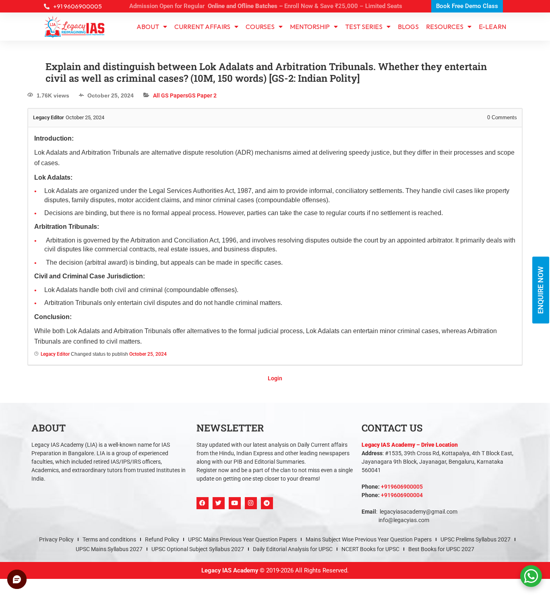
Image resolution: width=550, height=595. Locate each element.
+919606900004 (402, 275)
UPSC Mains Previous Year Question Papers (242, 319)
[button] (275, 378)
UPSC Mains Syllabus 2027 (109, 328)
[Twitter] (219, 283)
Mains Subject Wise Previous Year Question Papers (369, 319)
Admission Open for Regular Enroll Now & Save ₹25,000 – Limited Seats (265, 6)
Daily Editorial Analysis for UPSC (293, 328)
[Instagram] (251, 283)
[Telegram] (267, 283)
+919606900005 (402, 266)
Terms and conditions (109, 319)
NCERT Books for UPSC (370, 328)
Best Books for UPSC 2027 (441, 328)
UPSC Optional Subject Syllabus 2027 (197, 328)
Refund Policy (162, 319)
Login (275, 158)
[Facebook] (202, 283)
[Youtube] (235, 283)
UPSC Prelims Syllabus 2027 (475, 319)
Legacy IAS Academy (229, 350)
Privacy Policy (56, 319)
